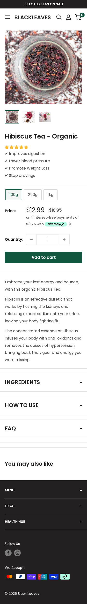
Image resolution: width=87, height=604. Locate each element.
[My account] (68, 17)
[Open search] (59, 17)
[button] (17, 147)
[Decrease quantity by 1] (31, 239)
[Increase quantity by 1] (64, 239)
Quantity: (14, 239)
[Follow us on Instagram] (17, 553)
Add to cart (43, 257)
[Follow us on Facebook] (8, 553)
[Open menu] (7, 17)
